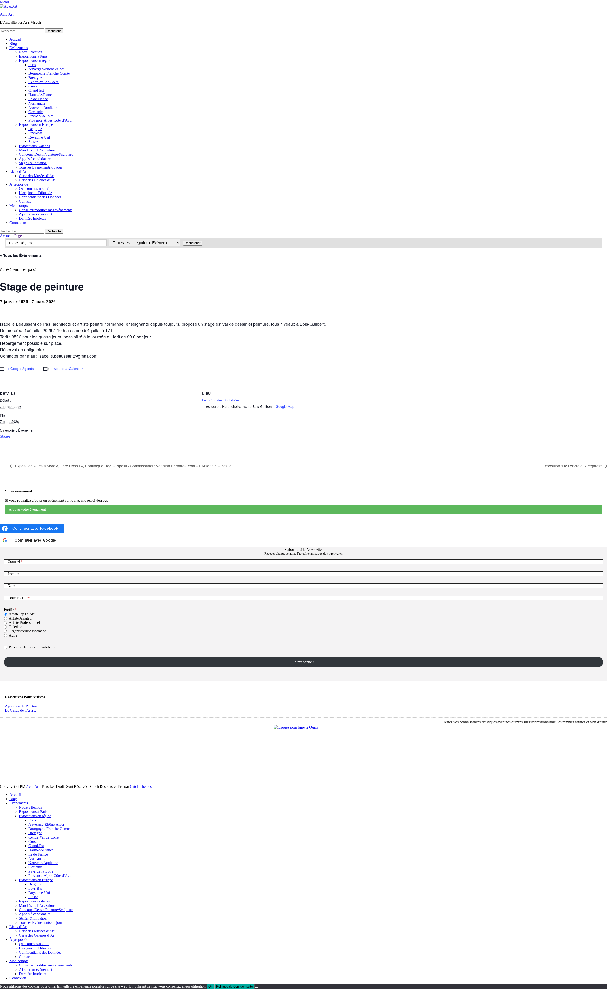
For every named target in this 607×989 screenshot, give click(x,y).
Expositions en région (35, 61)
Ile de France (38, 99)
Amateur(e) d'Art (21, 614)
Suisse (33, 142)
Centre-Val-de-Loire (43, 82)
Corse (32, 86)
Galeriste (15, 627)
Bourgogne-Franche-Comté (49, 73)
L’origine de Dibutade (35, 193)
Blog (13, 43)
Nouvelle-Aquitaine (43, 107)
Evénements (18, 48)
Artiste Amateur (20, 618)
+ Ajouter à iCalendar (67, 368)
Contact (25, 201)
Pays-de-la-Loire (40, 116)
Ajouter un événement (35, 214)
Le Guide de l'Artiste (20, 710)
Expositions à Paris (33, 56)
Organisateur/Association (27, 631)
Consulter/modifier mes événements (45, 210)
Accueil (15, 39)
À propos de (18, 184)
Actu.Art (6, 14)
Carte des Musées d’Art (36, 176)
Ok (210, 986)
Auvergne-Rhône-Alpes (46, 69)
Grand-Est (36, 90)
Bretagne (35, 78)
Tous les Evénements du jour (40, 167)
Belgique (35, 129)
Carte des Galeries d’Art (37, 180)
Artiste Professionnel (24, 622)
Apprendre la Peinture (21, 706)
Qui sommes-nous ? (34, 189)
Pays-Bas (35, 133)
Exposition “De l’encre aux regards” (572, 466)
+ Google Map (283, 406)
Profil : (9, 610)
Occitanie (35, 112)
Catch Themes (141, 786)
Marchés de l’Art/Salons (37, 150)
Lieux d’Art (18, 171)
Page (19, 236)
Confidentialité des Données (40, 197)
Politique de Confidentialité (234, 986)
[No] (256, 987)
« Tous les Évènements (21, 255)
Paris (32, 65)
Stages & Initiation (33, 163)
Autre (13, 635)
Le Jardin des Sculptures (220, 400)
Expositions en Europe (36, 125)
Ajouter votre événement (27, 509)
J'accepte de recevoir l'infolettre (32, 647)
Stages (5, 436)
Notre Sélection (30, 52)
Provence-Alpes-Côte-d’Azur (50, 120)
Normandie (36, 103)
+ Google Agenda (21, 368)
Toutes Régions (20, 243)
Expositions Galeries (34, 146)
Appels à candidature (35, 159)
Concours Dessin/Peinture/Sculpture (46, 154)
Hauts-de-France (40, 95)
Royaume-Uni (39, 137)
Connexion (17, 223)
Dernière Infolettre (32, 218)
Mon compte (18, 206)
